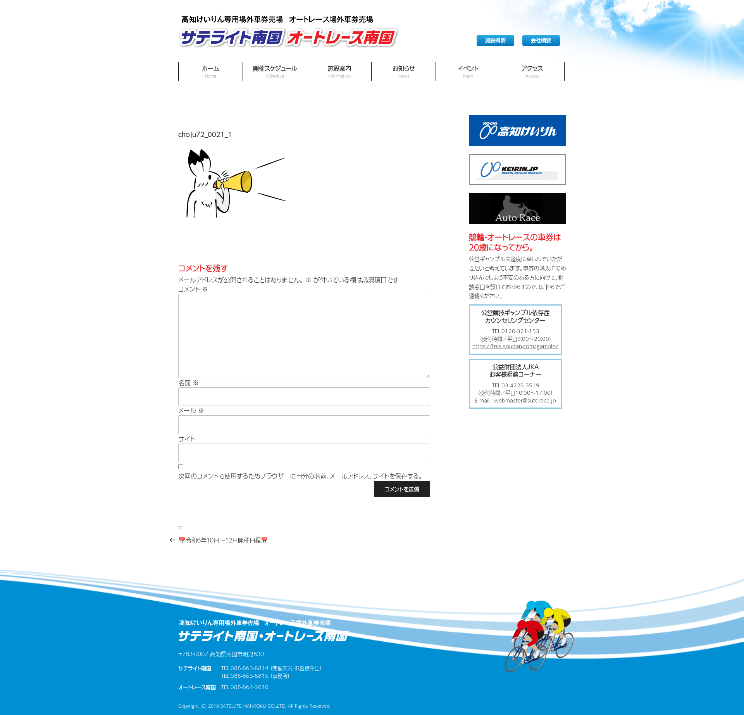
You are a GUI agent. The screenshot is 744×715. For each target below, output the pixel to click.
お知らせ (404, 71)
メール (191, 410)
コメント (193, 289)
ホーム (210, 71)
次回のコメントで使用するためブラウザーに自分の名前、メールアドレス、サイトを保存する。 (300, 476)
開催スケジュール (275, 71)
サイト (186, 439)
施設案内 (339, 71)
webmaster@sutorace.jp (525, 400)
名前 (188, 382)
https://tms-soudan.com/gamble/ (515, 346)
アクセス (532, 71)
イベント (468, 71)
